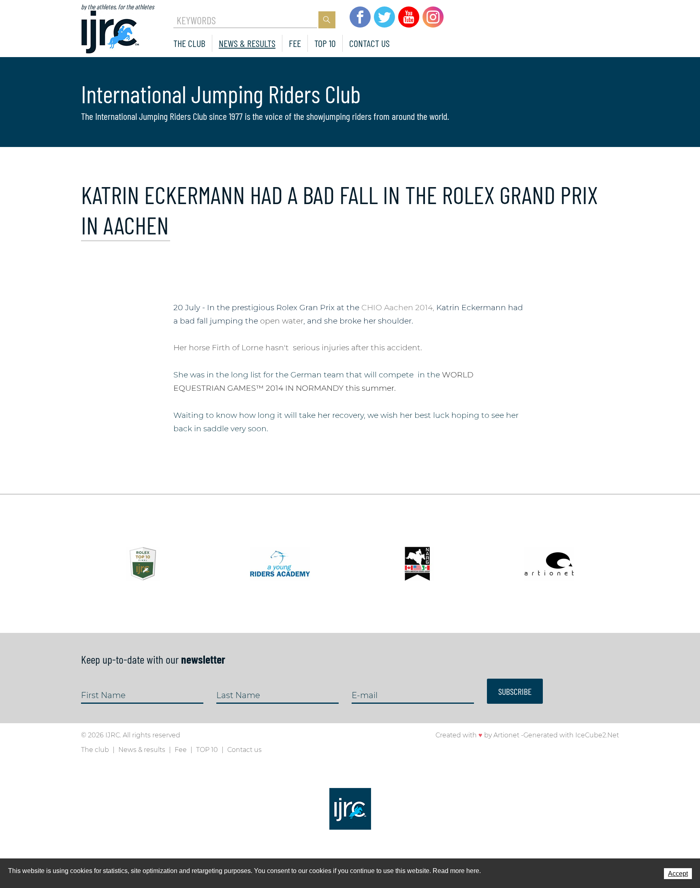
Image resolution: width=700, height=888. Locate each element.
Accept (678, 873)
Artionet (506, 735)
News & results (247, 43)
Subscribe (514, 691)
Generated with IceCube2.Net (571, 735)
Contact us (369, 43)
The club (189, 43)
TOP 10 (325, 43)
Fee (295, 43)
